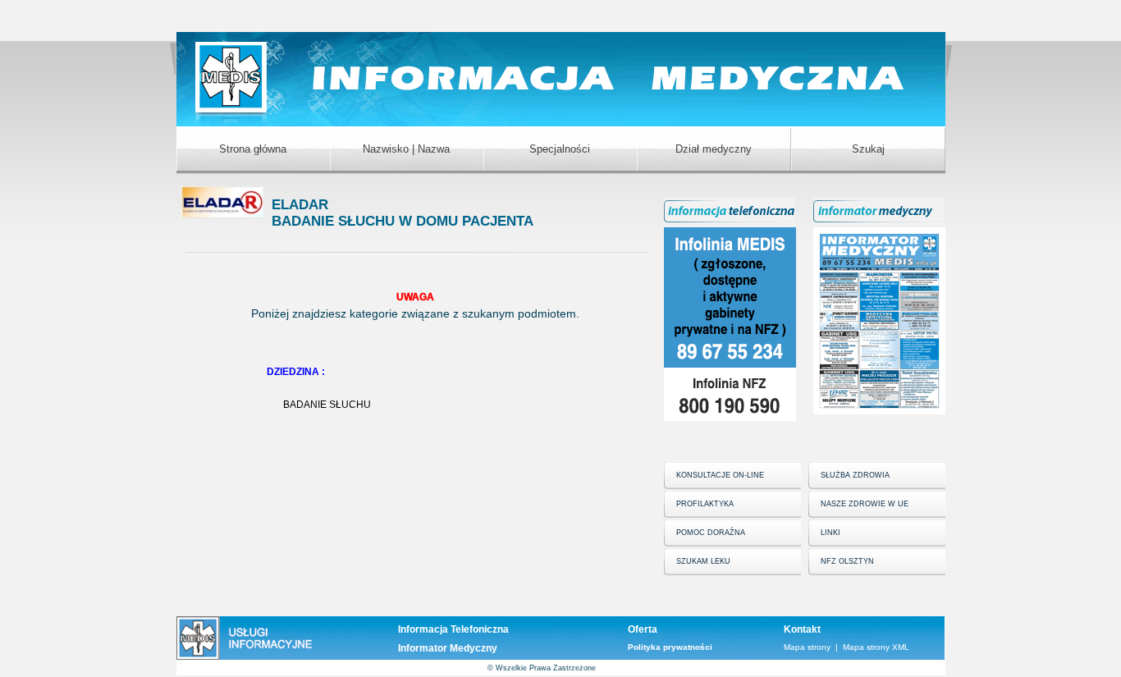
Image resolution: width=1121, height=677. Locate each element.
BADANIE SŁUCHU (327, 404)
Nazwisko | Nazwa (406, 149)
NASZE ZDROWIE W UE (864, 504)
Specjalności (559, 149)
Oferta (642, 629)
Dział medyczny (713, 149)
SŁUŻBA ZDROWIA (855, 475)
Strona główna (252, 149)
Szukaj (868, 149)
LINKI (830, 532)
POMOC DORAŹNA (710, 532)
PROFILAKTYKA (705, 504)
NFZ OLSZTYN (847, 561)
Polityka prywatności (670, 647)
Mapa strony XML (876, 647)
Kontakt (802, 629)
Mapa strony (807, 647)
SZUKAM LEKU (703, 561)
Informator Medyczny (447, 648)
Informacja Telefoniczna (453, 629)
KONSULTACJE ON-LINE (720, 475)
